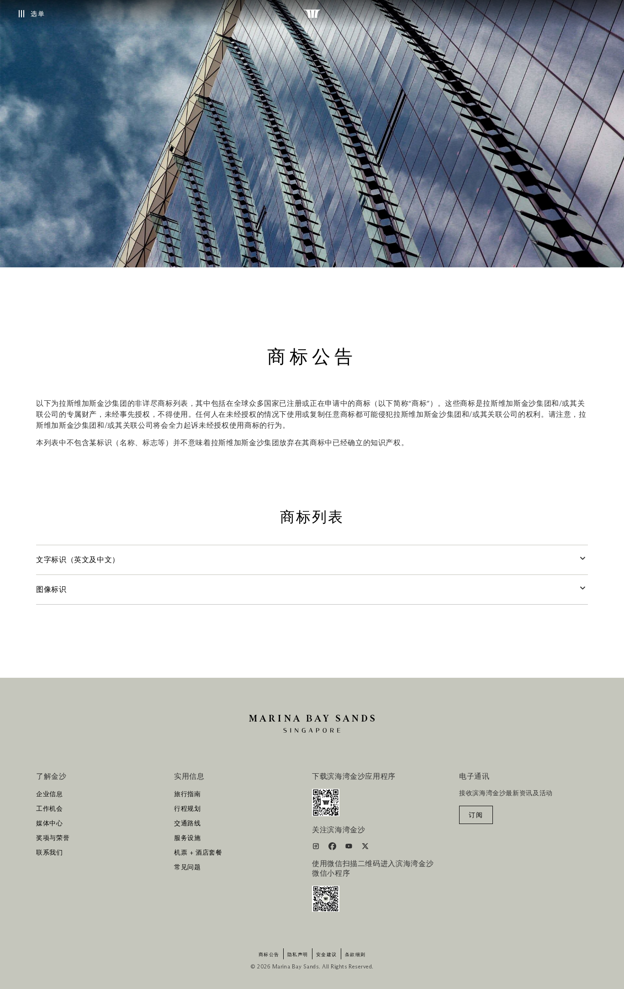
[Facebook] (333, 847)
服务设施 (187, 838)
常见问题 (187, 867)
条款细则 (355, 954)
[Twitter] (365, 847)
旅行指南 (187, 794)
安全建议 (326, 954)
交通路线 (187, 823)
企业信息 (49, 794)
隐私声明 (297, 954)
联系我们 (49, 853)
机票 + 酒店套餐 (198, 853)
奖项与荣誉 (52, 838)
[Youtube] (349, 847)
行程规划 (187, 809)
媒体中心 (49, 823)
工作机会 (49, 809)
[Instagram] (317, 847)
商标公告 (269, 954)
